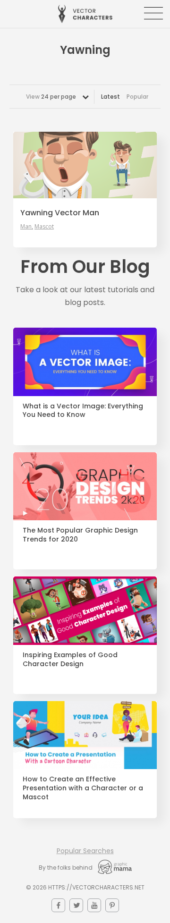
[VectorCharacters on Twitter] (76, 905)
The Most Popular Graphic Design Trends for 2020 (80, 535)
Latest (110, 97)
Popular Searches (85, 850)
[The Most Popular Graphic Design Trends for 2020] (85, 486)
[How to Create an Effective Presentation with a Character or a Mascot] (85, 735)
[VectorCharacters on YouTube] (94, 905)
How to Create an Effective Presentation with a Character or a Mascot (83, 788)
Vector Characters (85, 14)
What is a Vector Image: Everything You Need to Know (83, 411)
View (51, 97)
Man (26, 226)
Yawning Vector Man (59, 213)
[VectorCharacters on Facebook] (58, 905)
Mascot (44, 226)
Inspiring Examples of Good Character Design (70, 660)
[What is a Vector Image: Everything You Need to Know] (85, 362)
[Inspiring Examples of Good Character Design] (85, 610)
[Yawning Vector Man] (85, 165)
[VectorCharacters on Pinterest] (112, 905)
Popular (137, 97)
